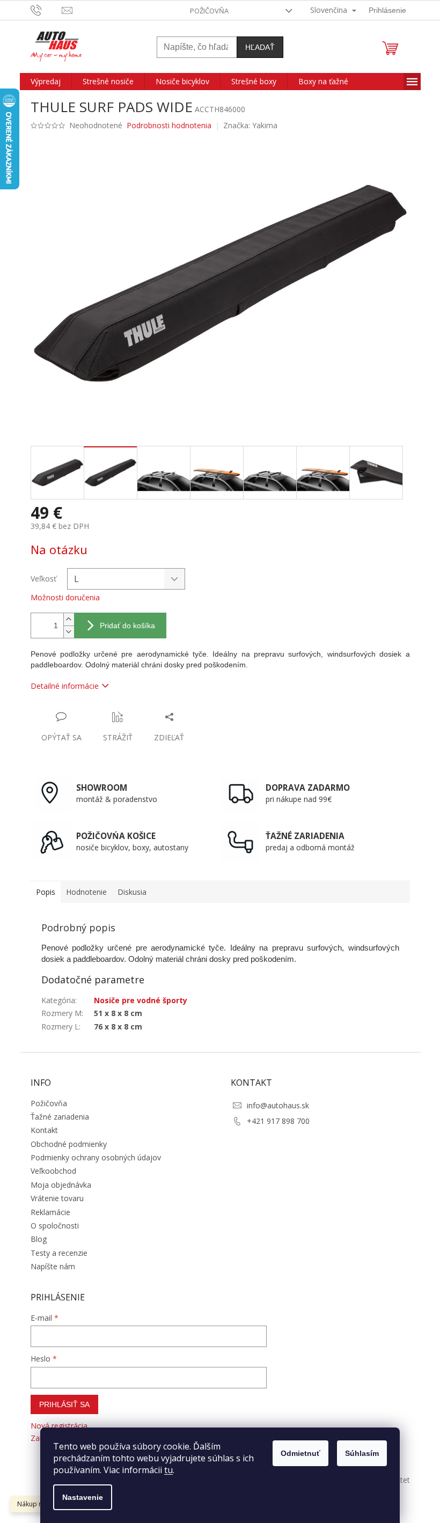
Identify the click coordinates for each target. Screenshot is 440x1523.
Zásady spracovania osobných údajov (323, 867)
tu (164, 1470)
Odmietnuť (297, 1453)
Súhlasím (358, 1453)
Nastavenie (78, 1497)
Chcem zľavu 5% (324, 820)
